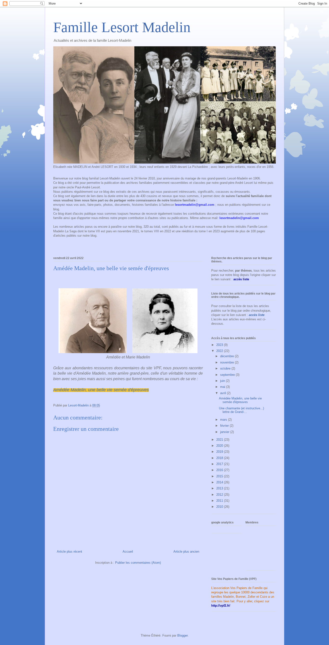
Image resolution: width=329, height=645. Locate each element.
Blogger (182, 635)
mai (223, 387)
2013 (220, 488)
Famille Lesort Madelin (122, 27)
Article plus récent (69, 551)
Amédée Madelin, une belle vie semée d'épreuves (101, 389)
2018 (220, 458)
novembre (227, 362)
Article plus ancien (186, 551)
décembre (227, 356)
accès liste (256, 315)
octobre (225, 368)
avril (223, 393)
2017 (220, 464)
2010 (220, 506)
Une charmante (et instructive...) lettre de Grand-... (241, 410)
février (225, 425)
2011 (220, 500)
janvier (225, 432)
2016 (220, 470)
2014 (220, 482)
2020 (220, 445)
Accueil (128, 551)
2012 (220, 494)
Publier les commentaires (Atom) (138, 562)
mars (224, 419)
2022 (220, 351)
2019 (220, 451)
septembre (228, 375)
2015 (220, 476)
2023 (220, 345)
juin (223, 381)
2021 (220, 439)
